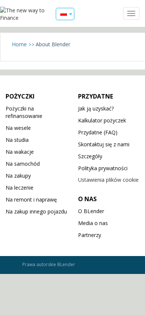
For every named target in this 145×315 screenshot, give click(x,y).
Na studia (17, 139)
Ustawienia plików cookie (108, 179)
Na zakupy (18, 175)
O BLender (91, 211)
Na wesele (18, 127)
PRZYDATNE (95, 96)
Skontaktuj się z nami (103, 144)
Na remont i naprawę (31, 199)
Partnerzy (89, 234)
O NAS (87, 199)
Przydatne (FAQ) (97, 132)
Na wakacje (20, 151)
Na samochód (23, 163)
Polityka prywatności (103, 168)
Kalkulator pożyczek (102, 120)
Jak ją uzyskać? (96, 108)
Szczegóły (90, 156)
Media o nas (93, 223)
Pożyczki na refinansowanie (24, 112)
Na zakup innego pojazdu (36, 211)
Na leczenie (19, 187)
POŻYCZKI (20, 96)
